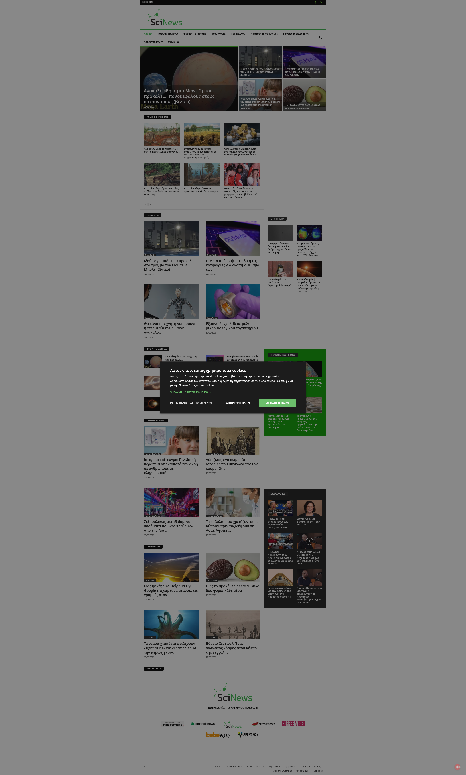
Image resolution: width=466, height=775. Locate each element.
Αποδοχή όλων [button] (277, 403)
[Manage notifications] (457, 767)
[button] (233, 392)
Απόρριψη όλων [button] (238, 403)
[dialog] (233, 387)
